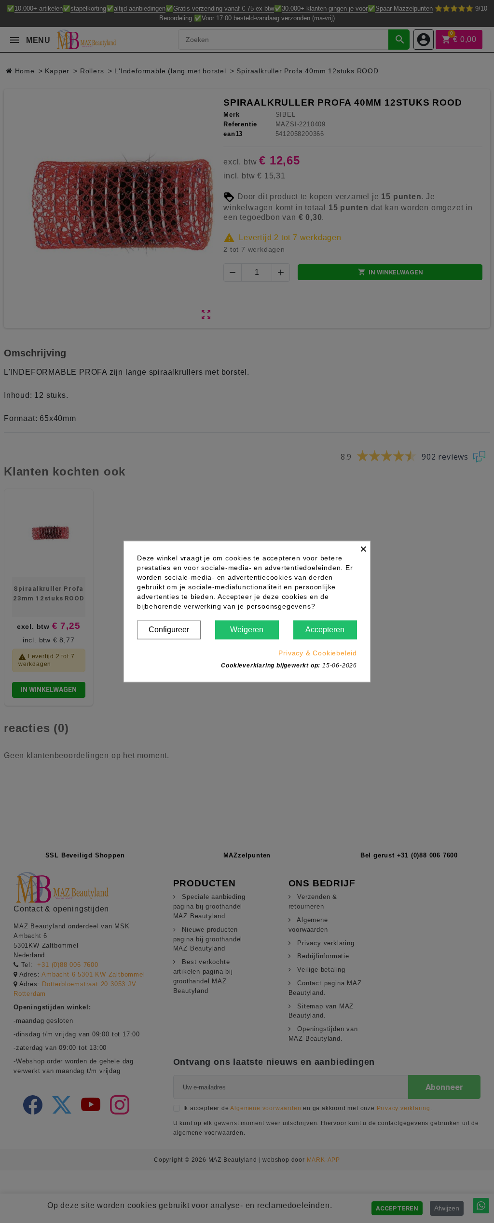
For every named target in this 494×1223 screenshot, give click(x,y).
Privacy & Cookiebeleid (317, 652)
